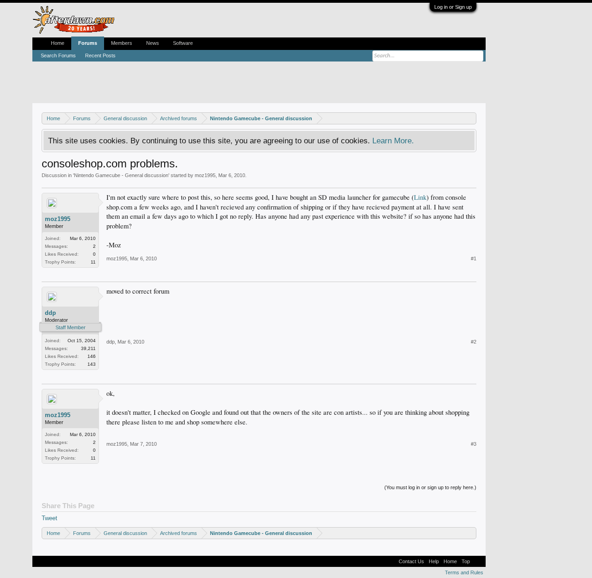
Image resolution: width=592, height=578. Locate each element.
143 (91, 364)
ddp (50, 312)
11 (93, 261)
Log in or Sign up (453, 7)
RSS (478, 561)
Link (420, 197)
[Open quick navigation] (471, 118)
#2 (473, 341)
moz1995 (205, 175)
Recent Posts (100, 55)
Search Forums (58, 55)
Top (466, 561)
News (152, 43)
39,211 (88, 348)
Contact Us (411, 561)
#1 (473, 258)
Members (121, 43)
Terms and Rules (464, 572)
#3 (473, 444)
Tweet (49, 518)
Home (57, 43)
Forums (87, 43)
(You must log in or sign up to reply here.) (430, 487)
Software (183, 43)
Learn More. (393, 140)
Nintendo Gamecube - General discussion (121, 175)
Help (434, 561)
